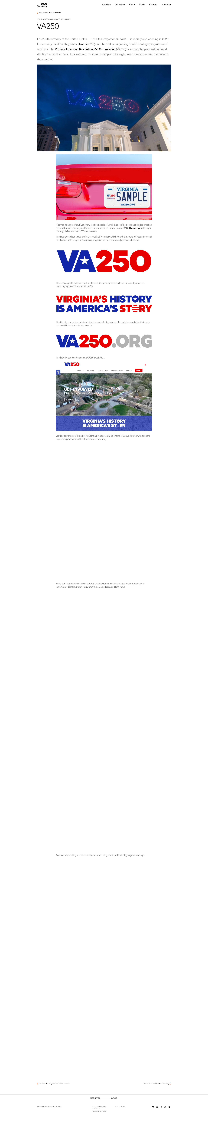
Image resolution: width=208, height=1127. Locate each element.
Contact (153, 4)
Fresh (142, 4)
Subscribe (166, 4)
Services (106, 4)
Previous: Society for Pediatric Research (54, 1083)
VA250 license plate (133, 228)
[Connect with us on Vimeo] (153, 1106)
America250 (86, 44)
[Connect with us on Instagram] (165, 1106)
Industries (120, 4)
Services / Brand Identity (50, 12)
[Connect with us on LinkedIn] (157, 1106)
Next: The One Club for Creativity (156, 1083)
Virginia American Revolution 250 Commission (85, 49)
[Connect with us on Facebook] (161, 1106)
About (132, 4)
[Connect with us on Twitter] (169, 1106)
